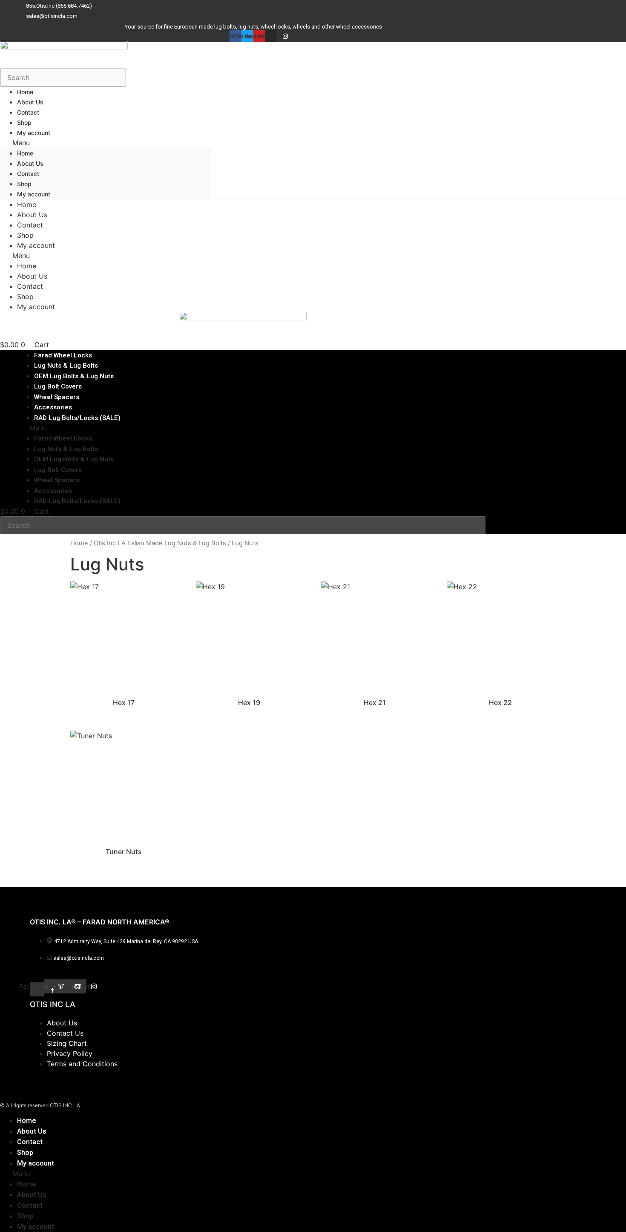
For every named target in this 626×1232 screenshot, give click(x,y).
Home (25, 153)
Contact (28, 173)
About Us (30, 163)
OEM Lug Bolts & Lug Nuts (74, 459)
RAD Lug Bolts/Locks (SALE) (77, 418)
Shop (24, 183)
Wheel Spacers (56, 480)
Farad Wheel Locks (63, 438)
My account (33, 132)
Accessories (53, 491)
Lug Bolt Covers (58, 470)
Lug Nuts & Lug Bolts (66, 449)
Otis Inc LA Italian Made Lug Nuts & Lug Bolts (160, 543)
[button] (105, 143)
